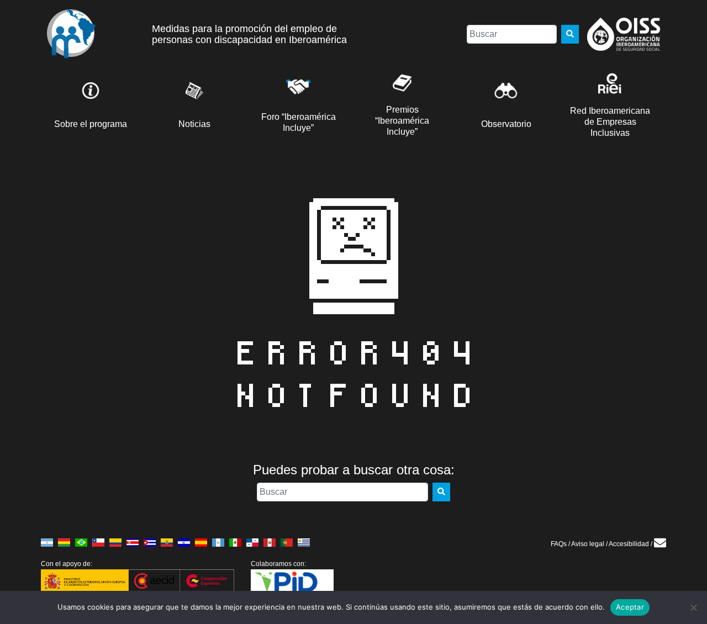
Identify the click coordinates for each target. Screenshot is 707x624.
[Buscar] (570, 34)
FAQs (559, 544)
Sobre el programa (90, 124)
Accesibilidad (629, 544)
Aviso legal (587, 544)
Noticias (194, 124)
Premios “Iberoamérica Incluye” (402, 120)
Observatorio (506, 124)
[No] (693, 607)
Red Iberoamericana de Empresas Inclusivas (610, 122)
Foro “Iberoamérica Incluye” (298, 122)
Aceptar (630, 606)
